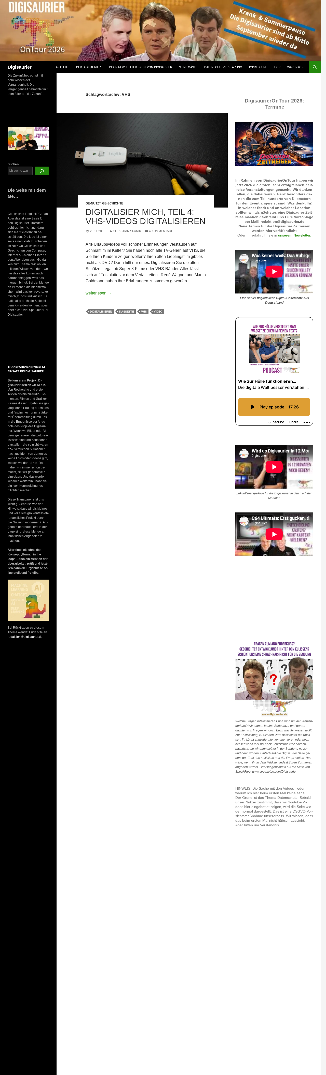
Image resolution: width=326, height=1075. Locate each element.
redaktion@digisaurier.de (25, 637)
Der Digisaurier (88, 67)
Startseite (60, 67)
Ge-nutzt (93, 203)
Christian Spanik (127, 231)
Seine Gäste (188, 67)
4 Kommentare (161, 231)
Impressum (257, 67)
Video (158, 311)
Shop (276, 67)
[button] (12, 341)
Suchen (13, 164)
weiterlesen (99, 293)
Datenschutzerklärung (223, 67)
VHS (144, 311)
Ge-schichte (112, 203)
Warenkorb (296, 67)
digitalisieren (101, 311)
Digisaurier (20, 67)
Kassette (126, 311)
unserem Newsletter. (294, 235)
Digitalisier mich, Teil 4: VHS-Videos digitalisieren (146, 216)
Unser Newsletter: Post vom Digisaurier (140, 67)
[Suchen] (42, 171)
